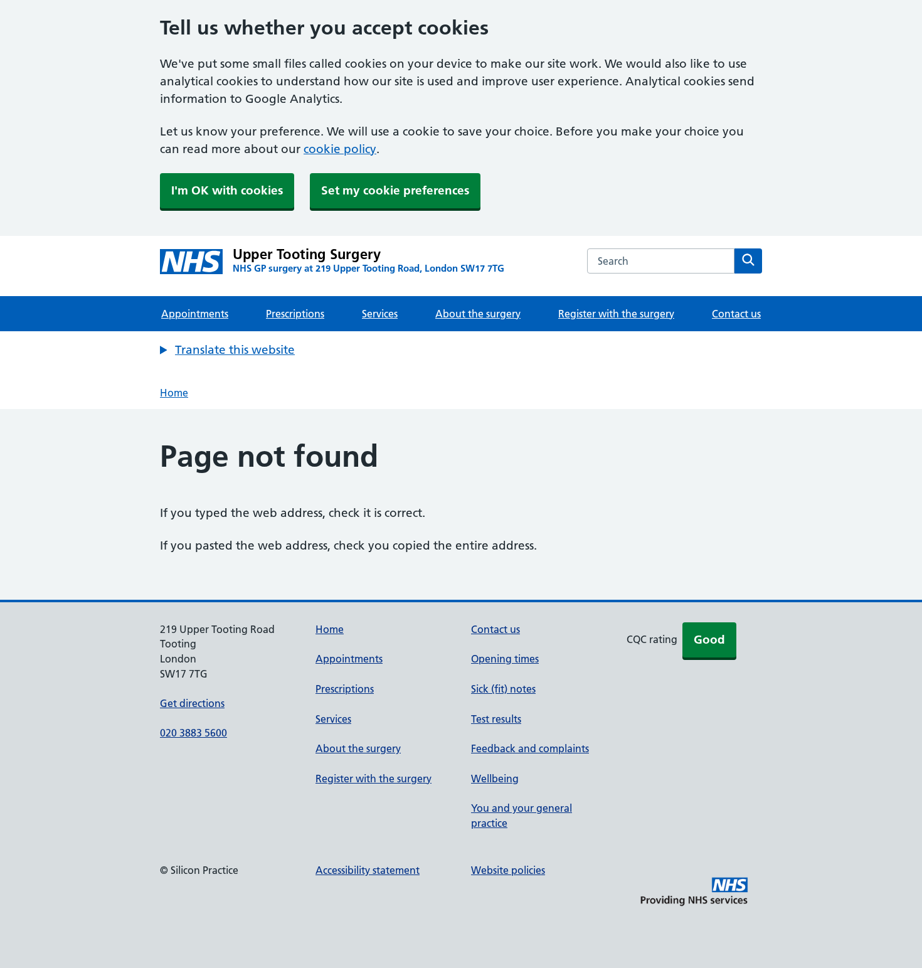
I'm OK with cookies (227, 190)
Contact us (736, 313)
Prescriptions (295, 313)
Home (174, 392)
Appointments (194, 313)
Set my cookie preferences (395, 190)
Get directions (192, 703)
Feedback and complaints (530, 748)
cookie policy (340, 149)
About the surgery (478, 313)
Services (380, 313)
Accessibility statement (367, 870)
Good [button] (709, 639)
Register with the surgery (616, 313)
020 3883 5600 (193, 732)
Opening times (505, 658)
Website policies (508, 870)
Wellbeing (495, 778)
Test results (496, 719)
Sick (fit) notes (503, 689)
